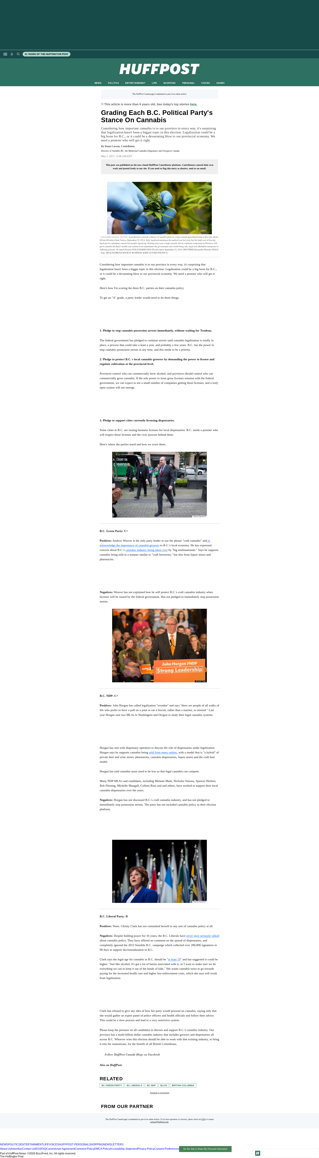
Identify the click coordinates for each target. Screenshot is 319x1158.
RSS (38, 1148)
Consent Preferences (166, 1148)
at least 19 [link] (174, 959)
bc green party (112, 1085)
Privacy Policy (145, 1148)
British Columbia (183, 1085)
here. (193, 104)
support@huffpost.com (159, 1122)
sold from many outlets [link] (163, 752)
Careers (51, 1148)
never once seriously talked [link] (202, 935)
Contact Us (28, 1148)
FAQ (204, 1119)
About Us (5, 1148)
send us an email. (197, 168)
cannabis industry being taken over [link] (147, 550)
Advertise (16, 1148)
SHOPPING (169, 83)
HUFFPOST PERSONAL (74, 1144)
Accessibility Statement (123, 1148)
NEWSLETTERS (113, 1144)
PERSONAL (188, 83)
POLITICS (113, 83)
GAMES (220, 83)
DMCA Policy (102, 1148)
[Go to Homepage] (257, 1153)
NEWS (98, 83)
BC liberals (134, 1085)
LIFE (154, 83)
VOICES (205, 83)
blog (163, 1085)
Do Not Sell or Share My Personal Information (205, 1149)
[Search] (18, 54)
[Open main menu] (5, 54)
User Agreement (65, 1148)
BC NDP (151, 1085)
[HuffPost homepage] (43, 1141)
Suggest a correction (159, 1093)
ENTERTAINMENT (135, 83)
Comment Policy (84, 1148)
